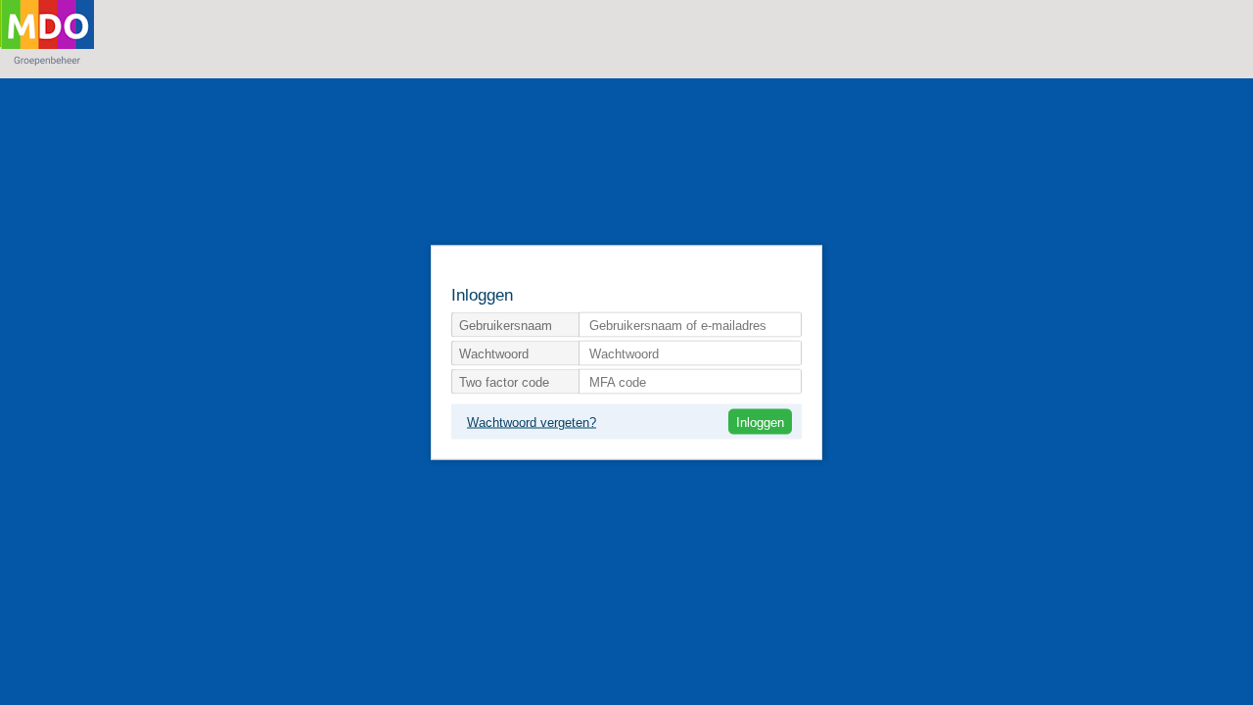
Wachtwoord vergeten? (531, 422)
